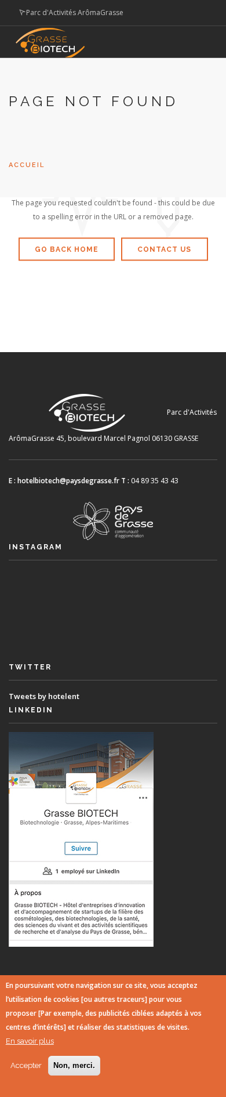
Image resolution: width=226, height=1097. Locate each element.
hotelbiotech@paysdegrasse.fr (68, 481)
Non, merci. (74, 1065)
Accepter (26, 1065)
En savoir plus (30, 1041)
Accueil (27, 165)
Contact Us (164, 249)
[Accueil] (104, 49)
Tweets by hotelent (44, 696)
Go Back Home (67, 249)
